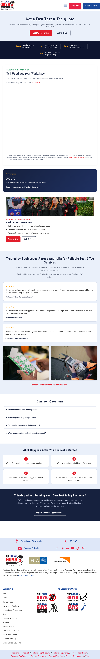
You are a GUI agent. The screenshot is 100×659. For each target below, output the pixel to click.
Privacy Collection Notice (76, 157)
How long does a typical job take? (22, 417)
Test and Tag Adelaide (21, 653)
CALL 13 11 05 (91, 5)
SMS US (75, 5)
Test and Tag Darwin (39, 656)
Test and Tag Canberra (74, 656)
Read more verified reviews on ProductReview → (50, 385)
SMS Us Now (13, 239)
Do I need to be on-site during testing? (24, 425)
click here (36, 82)
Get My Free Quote (41, 33)
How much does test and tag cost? (22, 409)
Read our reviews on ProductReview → (23, 187)
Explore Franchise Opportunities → (50, 513)
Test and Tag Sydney (60, 653)
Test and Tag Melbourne (41, 653)
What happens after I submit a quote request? (27, 433)
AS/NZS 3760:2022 (26, 575)
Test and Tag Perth (56, 656)
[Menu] (65, 5)
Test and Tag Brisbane (20, 656)
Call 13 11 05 (62, 33)
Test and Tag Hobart (78, 653)
